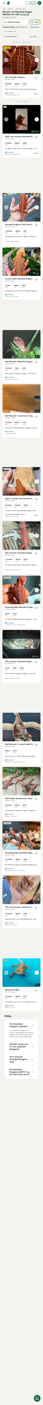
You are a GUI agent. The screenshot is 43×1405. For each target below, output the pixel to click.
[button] (21, 60)
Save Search (11, 36)
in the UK (24, 14)
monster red (11, 31)
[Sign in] (39, 3)
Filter (37, 21)
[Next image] (37, 60)
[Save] (36, 78)
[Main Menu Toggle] (4, 3)
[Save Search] (37, 1398)
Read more (35, 27)
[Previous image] (6, 60)
